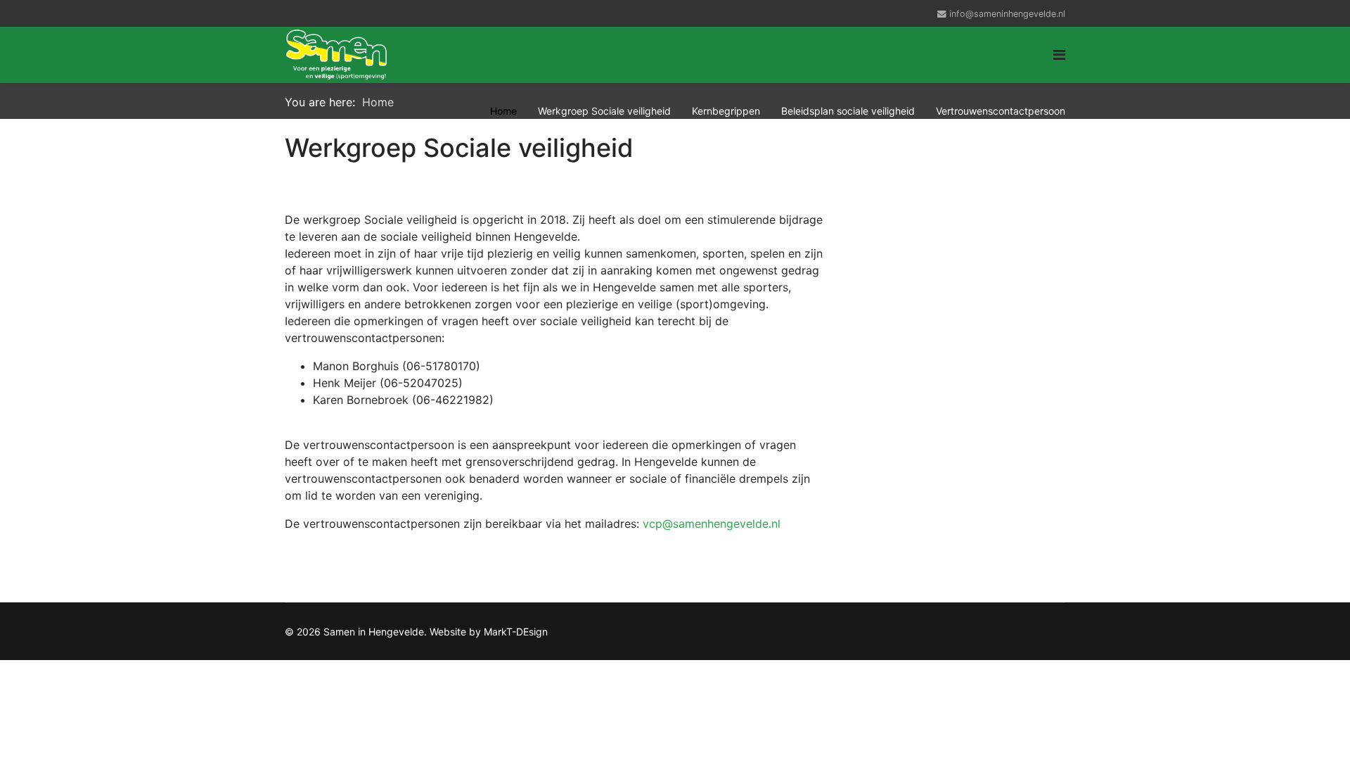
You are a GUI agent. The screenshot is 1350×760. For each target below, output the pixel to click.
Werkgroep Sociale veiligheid (604, 111)
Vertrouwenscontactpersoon (1000, 111)
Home (503, 111)
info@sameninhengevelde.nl (1007, 13)
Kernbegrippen (726, 111)
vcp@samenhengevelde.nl (711, 524)
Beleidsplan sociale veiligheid (848, 111)
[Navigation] (1059, 55)
